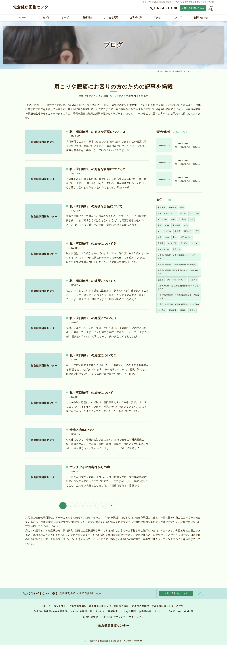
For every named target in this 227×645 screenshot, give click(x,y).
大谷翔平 (176, 225)
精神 (191, 219)
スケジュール (163, 249)
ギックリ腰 (162, 219)
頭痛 (172, 219)
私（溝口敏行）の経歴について (91, 392)
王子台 (192, 310)
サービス (184, 243)
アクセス (176, 249)
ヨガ (186, 225)
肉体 (159, 225)
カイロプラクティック (167, 213)
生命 (167, 237)
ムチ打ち (182, 219)
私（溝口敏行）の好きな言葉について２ (97, 169)
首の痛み (161, 310)
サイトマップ (136, 617)
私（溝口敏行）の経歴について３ (92, 318)
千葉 (197, 231)
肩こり (183, 213)
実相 (174, 237)
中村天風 (161, 207)
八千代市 (193, 279)
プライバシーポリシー (176, 279)
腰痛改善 (173, 207)
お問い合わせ (185, 237)
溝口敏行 (188, 231)
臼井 (167, 225)
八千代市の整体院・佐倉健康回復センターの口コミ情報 (178, 296)
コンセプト (172, 243)
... (103, 506)
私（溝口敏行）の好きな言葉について (95, 206)
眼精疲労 (173, 310)
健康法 (183, 310)
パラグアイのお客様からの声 (89, 467)
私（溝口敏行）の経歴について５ (92, 243)
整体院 (160, 243)
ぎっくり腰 (194, 213)
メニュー (195, 243)
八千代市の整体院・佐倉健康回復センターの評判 (178, 304)
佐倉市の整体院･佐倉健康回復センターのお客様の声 (178, 272)
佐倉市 (160, 279)
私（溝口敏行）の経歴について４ (92, 281)
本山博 (177, 231)
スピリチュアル (164, 231)
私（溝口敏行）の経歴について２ (92, 355)
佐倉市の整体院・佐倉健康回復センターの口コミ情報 (178, 257)
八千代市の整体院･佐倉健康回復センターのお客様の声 (178, 287)
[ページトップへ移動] (201, 593)
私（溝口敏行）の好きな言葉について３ (97, 132)
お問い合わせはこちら (193, 8)
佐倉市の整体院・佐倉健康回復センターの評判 (177, 264)
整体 (182, 207)
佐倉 (159, 237)
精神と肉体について (83, 430)
